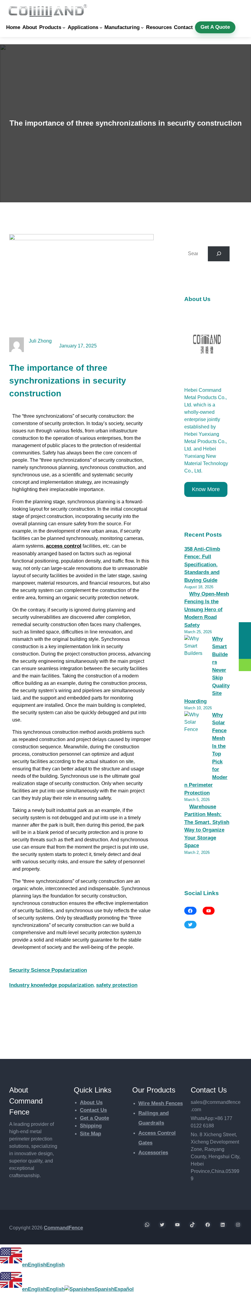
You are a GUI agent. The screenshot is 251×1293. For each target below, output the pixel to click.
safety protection (116, 985)
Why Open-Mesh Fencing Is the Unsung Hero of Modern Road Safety (206, 609)
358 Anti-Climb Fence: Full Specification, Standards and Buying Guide (202, 564)
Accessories (153, 1152)
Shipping (91, 1126)
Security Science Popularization (48, 970)
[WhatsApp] (147, 1225)
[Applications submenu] (101, 27)
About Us (91, 1102)
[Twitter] (190, 925)
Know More (206, 489)
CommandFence (63, 1228)
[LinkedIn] (223, 1225)
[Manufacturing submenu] (142, 27)
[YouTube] (209, 911)
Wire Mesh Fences (160, 1103)
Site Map (90, 1134)
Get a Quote (94, 1118)
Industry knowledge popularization (51, 985)
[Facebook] (190, 911)
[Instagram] (238, 1225)
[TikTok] (193, 1225)
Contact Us (93, 1110)
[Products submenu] (64, 27)
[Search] (219, 253)
